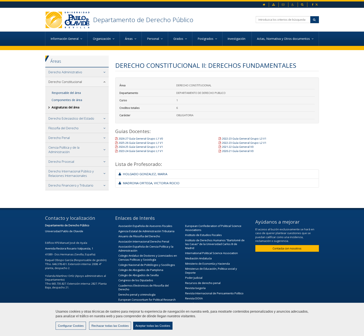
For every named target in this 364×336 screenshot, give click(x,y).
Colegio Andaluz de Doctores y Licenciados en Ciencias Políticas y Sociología (147, 257)
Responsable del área (66, 93)
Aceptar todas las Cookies (152, 325)
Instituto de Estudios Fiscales (203, 235)
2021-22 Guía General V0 (237, 147)
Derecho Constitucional (65, 82)
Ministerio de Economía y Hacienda (207, 263)
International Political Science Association (211, 253)
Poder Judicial (193, 278)
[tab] (77, 72)
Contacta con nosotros (287, 248)
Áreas (55, 61)
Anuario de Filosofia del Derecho (139, 236)
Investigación (237, 39)
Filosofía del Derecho (63, 128)
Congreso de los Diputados (135, 280)
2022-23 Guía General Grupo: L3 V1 (244, 138)
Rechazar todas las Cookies (110, 325)
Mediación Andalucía (198, 258)
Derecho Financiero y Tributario (70, 185)
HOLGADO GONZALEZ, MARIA (144, 174)
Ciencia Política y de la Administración (63, 149)
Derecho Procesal (61, 161)
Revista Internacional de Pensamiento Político (214, 293)
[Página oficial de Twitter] (317, 4)
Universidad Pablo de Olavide (64, 231)
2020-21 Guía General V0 (237, 151)
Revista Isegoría (195, 288)
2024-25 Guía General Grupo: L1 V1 (141, 147)
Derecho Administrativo (65, 72)
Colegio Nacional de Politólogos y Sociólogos (146, 265)
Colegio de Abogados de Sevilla (138, 275)
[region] (182, 319)
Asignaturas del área (65, 107)
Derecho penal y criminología (136, 294)
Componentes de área (67, 100)
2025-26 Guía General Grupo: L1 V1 (141, 143)
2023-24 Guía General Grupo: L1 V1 (141, 151)
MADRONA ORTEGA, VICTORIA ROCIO (150, 183)
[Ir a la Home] (69, 20)
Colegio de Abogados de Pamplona (140, 270)
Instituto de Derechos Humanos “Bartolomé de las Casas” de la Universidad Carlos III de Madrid (215, 244)
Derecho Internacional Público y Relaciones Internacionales (71, 173)
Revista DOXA (194, 298)
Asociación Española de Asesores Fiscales (145, 226)
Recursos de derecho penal (203, 283)
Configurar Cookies (71, 325)
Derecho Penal (59, 138)
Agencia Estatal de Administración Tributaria (146, 231)
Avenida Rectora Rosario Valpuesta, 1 (69, 248)
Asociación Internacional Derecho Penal (143, 241)
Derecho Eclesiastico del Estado (71, 118)
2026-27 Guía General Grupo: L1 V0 (141, 138)
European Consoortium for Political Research (147, 299)
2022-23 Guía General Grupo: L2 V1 (244, 143)
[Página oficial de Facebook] (313, 4)
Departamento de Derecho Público (143, 19)
